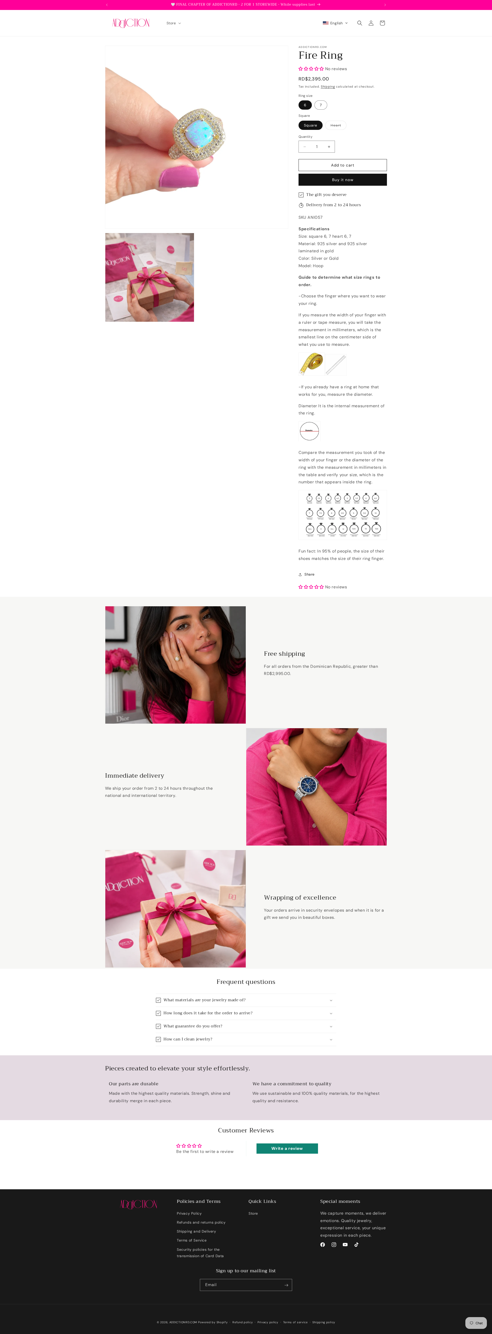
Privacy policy (268, 1322)
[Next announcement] (385, 5)
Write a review (287, 1148)
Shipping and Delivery (196, 1231)
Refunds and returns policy (201, 1222)
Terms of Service (192, 1240)
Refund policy (242, 1322)
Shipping (328, 87)
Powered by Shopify (213, 1322)
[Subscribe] (286, 1285)
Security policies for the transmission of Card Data (200, 1252)
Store (253, 1213)
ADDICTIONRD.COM (183, 1322)
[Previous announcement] (106, 5)
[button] (173, 23)
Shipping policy (323, 1322)
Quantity (305, 136)
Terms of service (295, 1322)
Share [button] (309, 574)
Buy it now (342, 180)
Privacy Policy (189, 1213)
